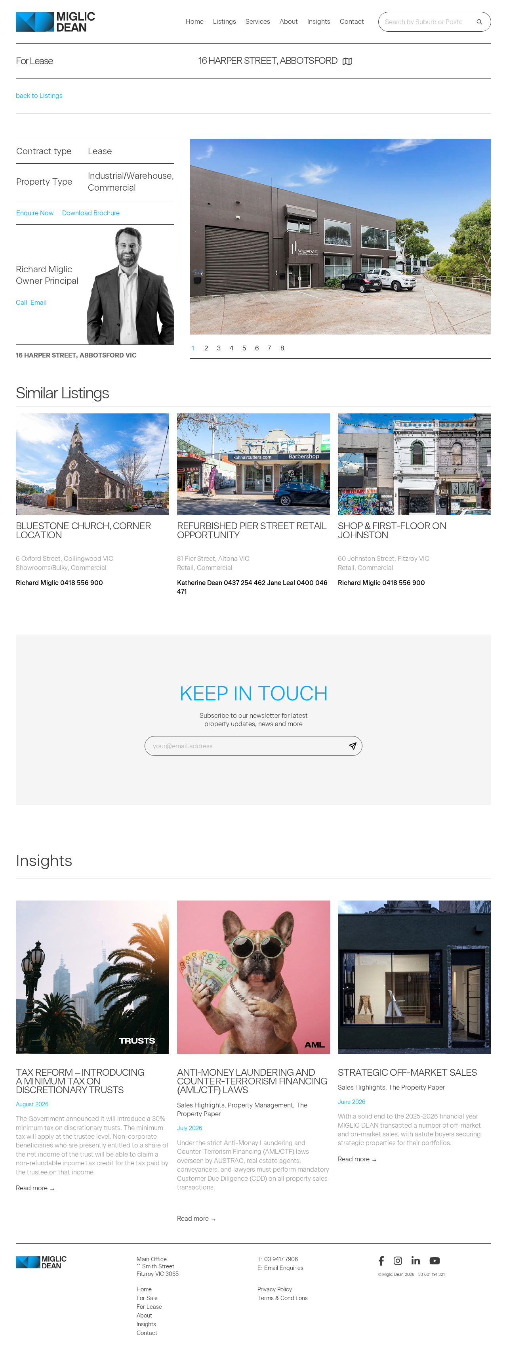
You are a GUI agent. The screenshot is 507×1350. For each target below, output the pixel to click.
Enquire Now (34, 213)
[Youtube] (434, 1261)
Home (195, 22)
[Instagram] (398, 1261)
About (289, 22)
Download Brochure (91, 213)
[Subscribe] (353, 746)
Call (21, 302)
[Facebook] (381, 1261)
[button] (482, 217)
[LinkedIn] (416, 1261)
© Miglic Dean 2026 (396, 1274)
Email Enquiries (283, 1268)
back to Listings (39, 95)
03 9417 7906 (281, 1259)
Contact (352, 22)
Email (38, 302)
